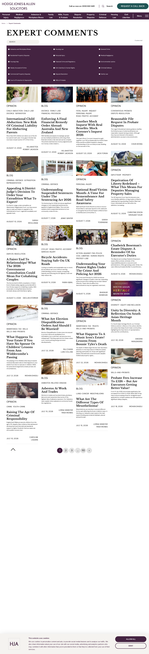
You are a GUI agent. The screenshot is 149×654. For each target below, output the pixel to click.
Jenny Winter (67, 218)
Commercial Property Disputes (20, 74)
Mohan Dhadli (135, 274)
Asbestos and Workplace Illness (20, 49)
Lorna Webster (66, 410)
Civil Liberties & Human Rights (65, 68)
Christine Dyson (135, 212)
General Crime (105, 49)
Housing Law (59, 49)
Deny (130, 646)
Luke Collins (67, 352)
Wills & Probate (60, 80)
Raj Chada (68, 349)
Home (3, 23)
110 (83, 450)
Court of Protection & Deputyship (21, 80)
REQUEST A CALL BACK (133, 6)
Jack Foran (102, 153)
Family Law (104, 74)
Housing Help (14, 62)
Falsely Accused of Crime (18, 68)
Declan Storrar (30, 298)
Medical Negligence (107, 55)
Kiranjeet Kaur (135, 215)
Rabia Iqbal (67, 282)
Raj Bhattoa (32, 147)
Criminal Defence (106, 68)
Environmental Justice (108, 62)
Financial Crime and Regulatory (65, 62)
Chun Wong (136, 144)
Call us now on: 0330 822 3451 (82, 6)
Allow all (131, 639)
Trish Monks (67, 413)
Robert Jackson (30, 149)
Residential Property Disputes (19, 55)
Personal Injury (60, 55)
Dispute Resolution (61, 74)
